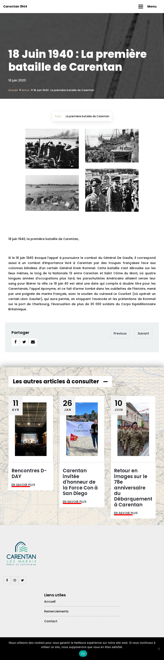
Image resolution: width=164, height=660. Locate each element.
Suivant (143, 333)
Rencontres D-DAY (29, 473)
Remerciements (56, 611)
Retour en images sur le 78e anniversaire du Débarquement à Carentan (133, 487)
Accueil (13, 90)
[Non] (159, 648)
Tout (58, 116)
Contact (50, 621)
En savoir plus (23, 485)
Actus (25, 90)
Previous (120, 333)
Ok (83, 653)
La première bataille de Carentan (87, 116)
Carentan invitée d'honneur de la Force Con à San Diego (80, 482)
